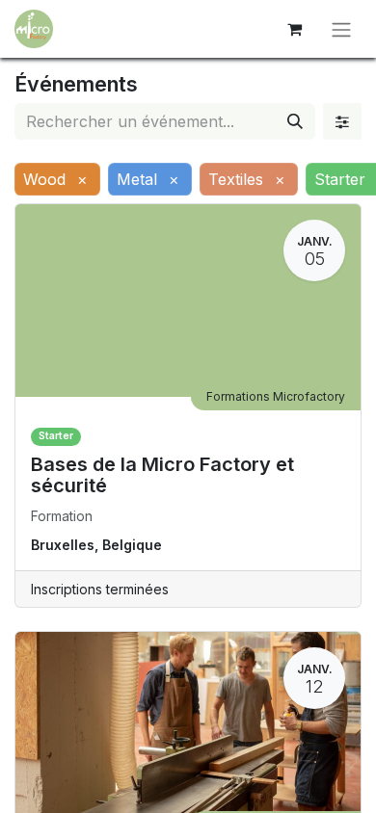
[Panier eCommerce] (294, 29)
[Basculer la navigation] (341, 29)
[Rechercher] (295, 121)
